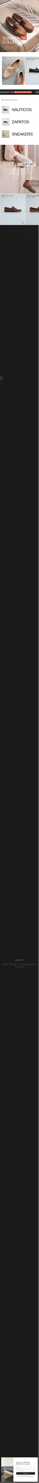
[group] (19, 26)
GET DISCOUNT (25, 1473)
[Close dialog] (36, 1458)
